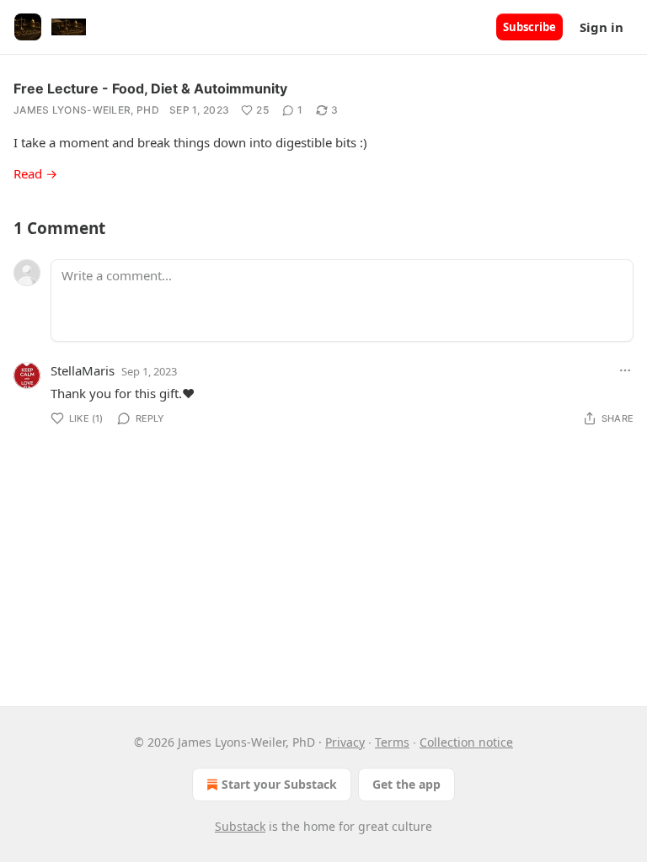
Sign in (601, 27)
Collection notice (466, 742)
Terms (392, 742)
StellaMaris (83, 370)
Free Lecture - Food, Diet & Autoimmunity (150, 88)
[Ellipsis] (625, 370)
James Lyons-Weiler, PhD (86, 110)
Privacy (345, 742)
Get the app (406, 784)
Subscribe (529, 27)
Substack (240, 826)
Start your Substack (279, 784)
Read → (35, 173)
